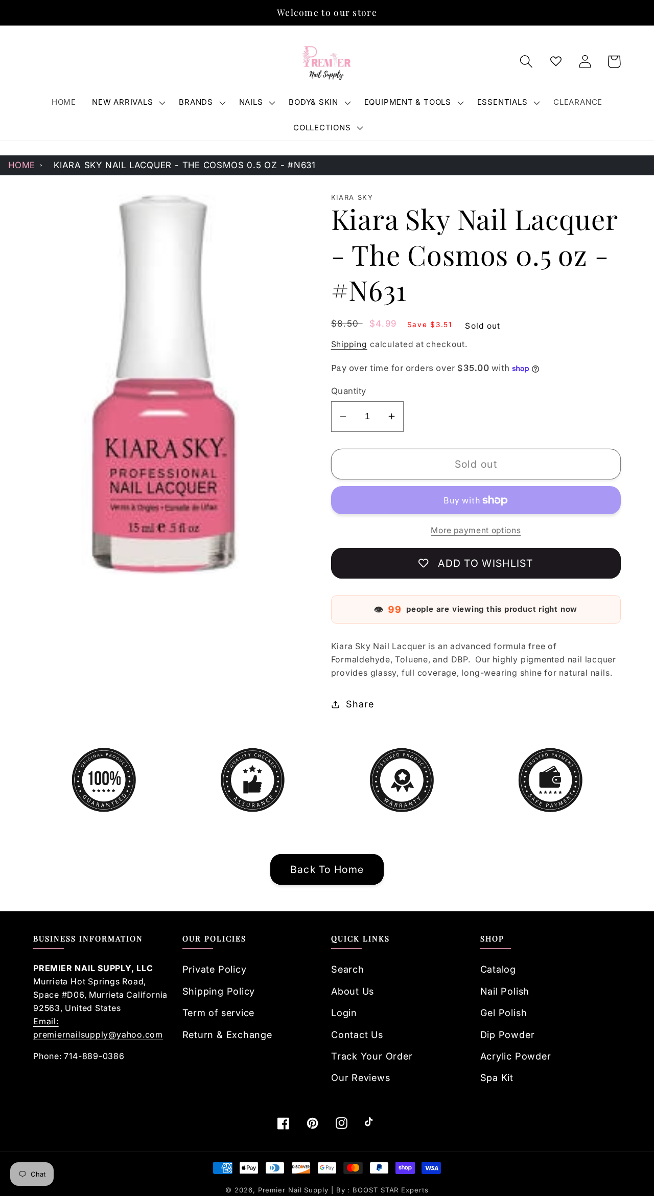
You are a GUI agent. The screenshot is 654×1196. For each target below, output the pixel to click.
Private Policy (214, 969)
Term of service (218, 1012)
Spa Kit (496, 1077)
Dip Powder (507, 1034)
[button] (127, 102)
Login (344, 1012)
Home (21, 165)
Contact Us (357, 1034)
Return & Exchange (227, 1034)
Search (347, 969)
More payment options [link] (476, 530)
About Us (352, 991)
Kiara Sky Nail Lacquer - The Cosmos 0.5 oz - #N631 (185, 165)
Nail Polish (505, 991)
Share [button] (359, 703)
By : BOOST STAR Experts (382, 1190)
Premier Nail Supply (294, 1190)
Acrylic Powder (515, 1056)
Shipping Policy (218, 991)
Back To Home (327, 869)
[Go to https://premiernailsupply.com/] (327, 62)
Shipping (349, 344)
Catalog (498, 969)
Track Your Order (371, 1056)
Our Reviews (360, 1077)
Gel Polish (503, 1012)
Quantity (348, 391)
